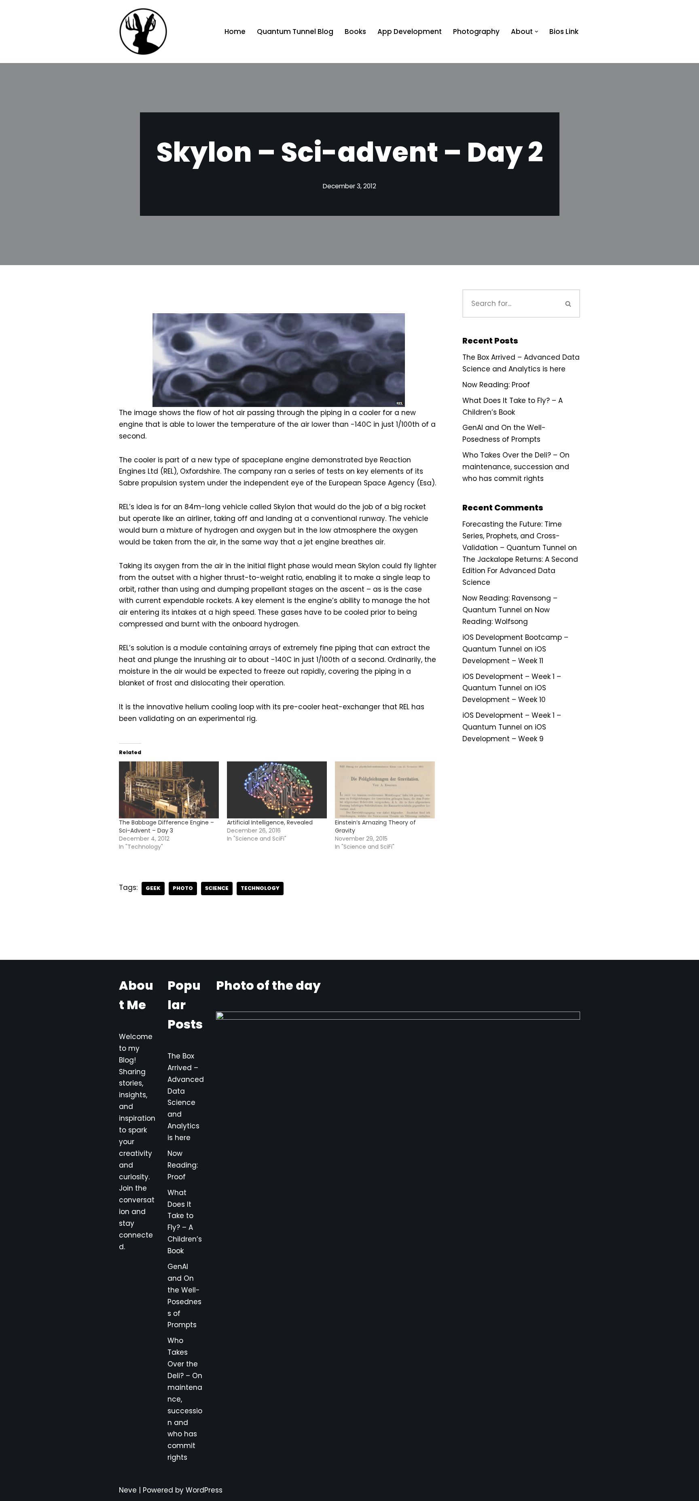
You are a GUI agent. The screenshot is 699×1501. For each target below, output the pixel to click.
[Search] (568, 303)
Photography (476, 31)
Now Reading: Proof (496, 385)
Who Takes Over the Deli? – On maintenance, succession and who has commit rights (516, 466)
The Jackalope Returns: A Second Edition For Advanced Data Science (520, 571)
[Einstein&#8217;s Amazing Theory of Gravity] (385, 789)
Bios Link (563, 31)
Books (355, 31)
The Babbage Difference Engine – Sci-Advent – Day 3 (166, 826)
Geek (153, 888)
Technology (260, 888)
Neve (128, 1490)
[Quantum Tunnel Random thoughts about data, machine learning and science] (143, 31)
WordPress (204, 1490)
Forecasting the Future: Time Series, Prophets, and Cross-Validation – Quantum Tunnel (514, 535)
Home (235, 31)
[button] (536, 32)
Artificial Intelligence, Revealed (270, 822)
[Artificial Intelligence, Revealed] (277, 789)
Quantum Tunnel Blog (295, 31)
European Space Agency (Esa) (382, 483)
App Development (409, 31)
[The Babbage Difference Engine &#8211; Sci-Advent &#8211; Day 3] (169, 789)
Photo (183, 888)
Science (217, 888)
